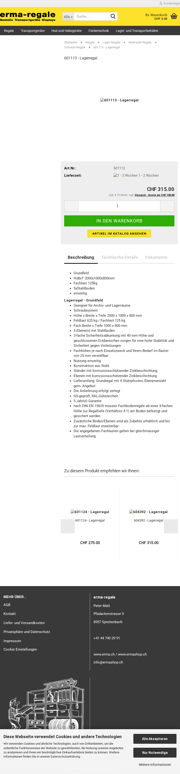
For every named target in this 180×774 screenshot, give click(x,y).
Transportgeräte (33, 31)
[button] (71, 206)
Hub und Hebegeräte (67, 31)
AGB (7, 605)
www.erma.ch (104, 654)
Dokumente (156, 257)
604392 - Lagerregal (148, 520)
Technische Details (119, 257)
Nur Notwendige (155, 753)
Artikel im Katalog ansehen (119, 233)
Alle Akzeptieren (155, 739)
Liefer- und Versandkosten (24, 623)
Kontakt (10, 614)
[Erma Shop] (27, 16)
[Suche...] (113, 16)
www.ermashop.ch (132, 654)
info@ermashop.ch (108, 662)
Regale (9, 31)
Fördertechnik (99, 31)
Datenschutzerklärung (65, 756)
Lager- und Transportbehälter (137, 31)
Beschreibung (81, 257)
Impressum (12, 641)
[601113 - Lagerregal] (119, 100)
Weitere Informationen (155, 764)
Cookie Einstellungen (20, 649)
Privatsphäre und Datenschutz (27, 632)
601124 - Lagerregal (90, 520)
